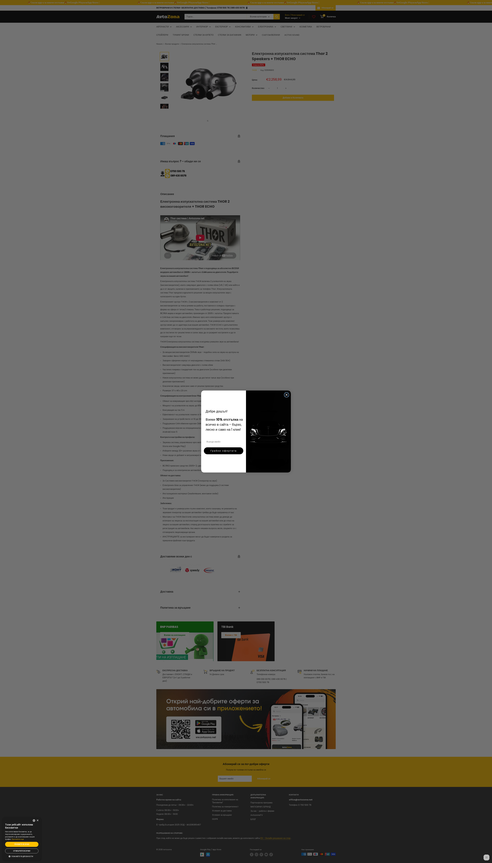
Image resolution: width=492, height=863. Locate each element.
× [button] (37, 820)
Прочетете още (18, 839)
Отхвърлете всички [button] (21, 851)
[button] (21, 856)
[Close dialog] (286, 395)
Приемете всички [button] (21, 844)
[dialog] (22, 838)
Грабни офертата (224, 450)
